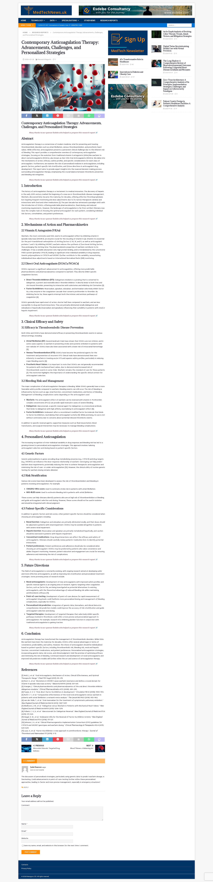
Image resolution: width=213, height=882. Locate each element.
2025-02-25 (29, 59)
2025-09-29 (125, 77)
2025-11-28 (168, 108)
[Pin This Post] (58, 116)
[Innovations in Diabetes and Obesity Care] (113, 74)
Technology (37, 20)
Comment (25, 805)
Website (24, 838)
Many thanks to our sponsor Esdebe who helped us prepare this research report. (62, 132)
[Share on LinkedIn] (47, 116)
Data (52, 20)
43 (132, 64)
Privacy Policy (26, 868)
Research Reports (109, 20)
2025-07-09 (169, 94)
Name (24, 823)
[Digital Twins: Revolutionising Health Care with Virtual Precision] (156, 49)
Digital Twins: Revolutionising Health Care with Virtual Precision (176, 48)
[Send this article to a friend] (68, 116)
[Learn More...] (128, 107)
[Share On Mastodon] (99, 116)
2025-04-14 (169, 39)
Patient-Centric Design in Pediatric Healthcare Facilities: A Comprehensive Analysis (176, 103)
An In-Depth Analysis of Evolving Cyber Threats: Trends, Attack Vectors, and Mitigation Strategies (177, 33)
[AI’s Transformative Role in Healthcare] (113, 62)
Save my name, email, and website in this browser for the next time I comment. (56, 845)
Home (23, 20)
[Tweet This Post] (37, 116)
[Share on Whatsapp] (89, 116)
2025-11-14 (125, 64)
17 (176, 108)
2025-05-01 (169, 73)
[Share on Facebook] (26, 116)
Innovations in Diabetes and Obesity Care (131, 73)
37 (133, 77)
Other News (89, 20)
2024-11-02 (168, 53)
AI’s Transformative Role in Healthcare (131, 60)
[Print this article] (78, 116)
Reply (26, 787)
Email (23, 831)
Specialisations (69, 20)
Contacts (24, 864)
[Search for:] (179, 25)
